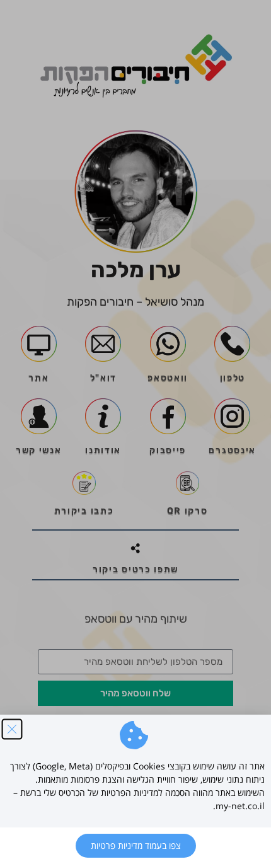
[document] (135, 432)
